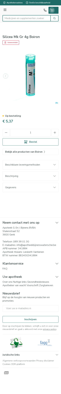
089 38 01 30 (21, 241)
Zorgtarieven (46, 285)
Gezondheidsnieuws (38, 282)
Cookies (6, 364)
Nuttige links (20, 282)
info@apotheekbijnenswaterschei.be (36, 245)
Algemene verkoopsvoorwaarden (19, 360)
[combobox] (27, 18)
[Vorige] (5, 76)
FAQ (5, 268)
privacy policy (49, 329)
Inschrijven (30, 319)
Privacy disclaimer (45, 360)
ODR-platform (18, 364)
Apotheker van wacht (14, 285)
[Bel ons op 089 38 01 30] (45, 10)
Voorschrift (32, 285)
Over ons (7, 282)
